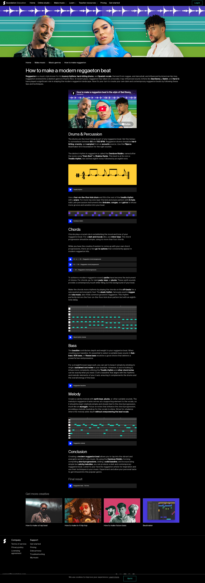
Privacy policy (17, 547)
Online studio (44, 3)
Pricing (103, 3)
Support (34, 540)
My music (34, 558)
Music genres (55, 63)
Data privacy (35, 551)
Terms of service (18, 544)
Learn (71, 3)
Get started (114, 3)
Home (32, 3)
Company (16, 540)
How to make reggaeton (75, 63)
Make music (59, 3)
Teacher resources (87, 3)
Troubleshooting (37, 554)
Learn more (114, 577)
